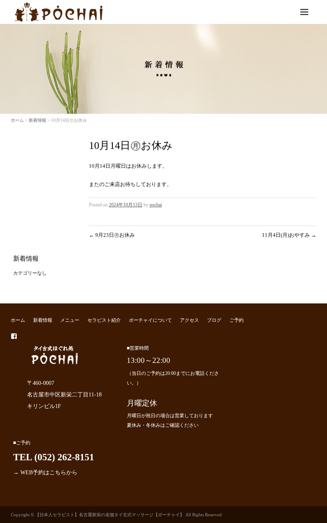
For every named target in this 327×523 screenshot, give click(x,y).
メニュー (69, 320)
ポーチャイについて (150, 320)
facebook (14, 336)
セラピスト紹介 (104, 320)
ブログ (214, 320)
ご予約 (236, 320)
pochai (156, 205)
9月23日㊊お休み (112, 235)
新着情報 (37, 120)
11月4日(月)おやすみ (289, 235)
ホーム (17, 120)
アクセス (189, 320)
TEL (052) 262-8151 (53, 457)
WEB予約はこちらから (48, 472)
